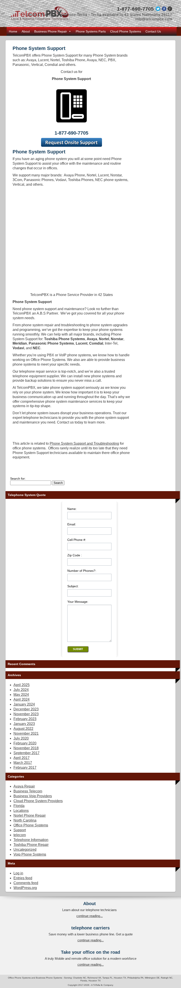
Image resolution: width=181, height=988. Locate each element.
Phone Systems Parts (91, 31)
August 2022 (23, 729)
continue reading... (89, 916)
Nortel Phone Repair (29, 815)
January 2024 (24, 704)
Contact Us (153, 31)
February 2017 (24, 767)
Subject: (73, 586)
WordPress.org (25, 888)
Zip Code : (74, 555)
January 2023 (24, 724)
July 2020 (21, 738)
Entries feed (22, 878)
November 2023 (26, 714)
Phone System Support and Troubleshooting (84, 443)
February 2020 (24, 743)
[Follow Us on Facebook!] (164, 10)
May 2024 (21, 694)
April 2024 (21, 699)
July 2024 (21, 690)
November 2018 (26, 748)
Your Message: (77, 601)
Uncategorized (24, 849)
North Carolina (24, 820)
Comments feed (25, 883)
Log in (18, 873)
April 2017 (21, 758)
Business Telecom (27, 791)
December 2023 (26, 709)
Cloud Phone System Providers (38, 801)
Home (13, 31)
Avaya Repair (24, 786)
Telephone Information (30, 840)
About (26, 31)
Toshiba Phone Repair (31, 845)
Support (19, 830)
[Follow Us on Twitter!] (157, 10)
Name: (72, 509)
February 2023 (24, 719)
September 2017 (26, 753)
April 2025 (21, 685)
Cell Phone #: (76, 540)
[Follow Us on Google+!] (170, 10)
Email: (71, 524)
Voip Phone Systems (29, 854)
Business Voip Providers (32, 796)
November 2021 (26, 733)
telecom (19, 835)
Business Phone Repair (50, 31)
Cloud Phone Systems (125, 31)
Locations (21, 811)
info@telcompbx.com (153, 19)
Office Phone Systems (30, 825)
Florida (19, 806)
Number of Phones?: (81, 570)
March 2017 (22, 763)
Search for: (18, 478)
